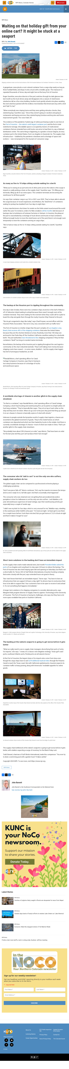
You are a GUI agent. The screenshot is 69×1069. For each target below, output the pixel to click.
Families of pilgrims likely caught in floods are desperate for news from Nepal (38, 900)
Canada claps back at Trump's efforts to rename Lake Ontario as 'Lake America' (39, 913)
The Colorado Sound (59, 1038)
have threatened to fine (30, 338)
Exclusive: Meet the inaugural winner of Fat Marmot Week (32, 927)
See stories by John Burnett (22, 790)
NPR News (5, 20)
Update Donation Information (58, 1030)
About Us (28, 1030)
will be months (47, 211)
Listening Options (30, 1034)
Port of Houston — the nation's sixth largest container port (26, 124)
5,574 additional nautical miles (39, 661)
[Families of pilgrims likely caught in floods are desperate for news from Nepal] (7, 901)
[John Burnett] (6, 785)
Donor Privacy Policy (45, 1038)
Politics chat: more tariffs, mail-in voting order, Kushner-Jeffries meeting (24, 940)
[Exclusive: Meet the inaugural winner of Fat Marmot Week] (7, 927)
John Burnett (11, 41)
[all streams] (66, 9)
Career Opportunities (32, 1038)
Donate (62, 3)
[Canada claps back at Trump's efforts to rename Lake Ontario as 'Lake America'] (7, 914)
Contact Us (56, 1034)
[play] (5, 9)
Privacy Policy (43, 1034)
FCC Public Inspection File (46, 1030)
